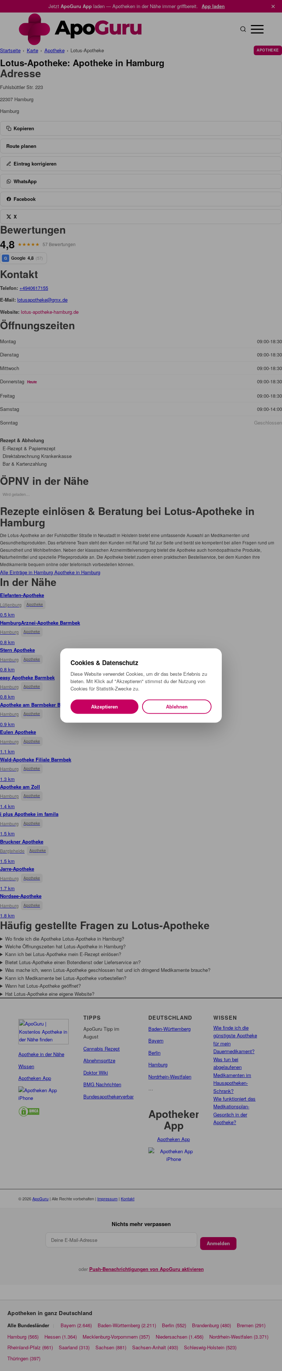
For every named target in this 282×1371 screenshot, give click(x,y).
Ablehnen (177, 707)
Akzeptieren (104, 707)
